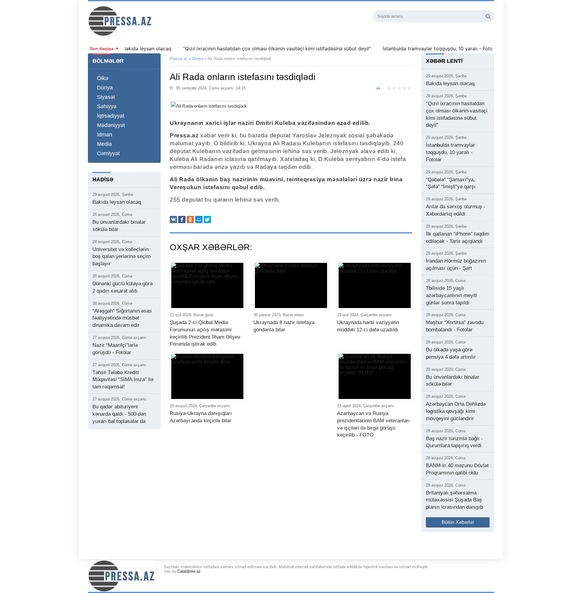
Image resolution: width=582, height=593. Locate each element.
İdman (104, 135)
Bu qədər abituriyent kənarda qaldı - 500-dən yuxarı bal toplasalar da (119, 414)
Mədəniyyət (111, 125)
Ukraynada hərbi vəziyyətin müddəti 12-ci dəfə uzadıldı (368, 326)
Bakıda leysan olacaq (136, 48)
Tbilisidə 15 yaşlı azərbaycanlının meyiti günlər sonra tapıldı (451, 295)
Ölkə (102, 78)
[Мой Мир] (198, 219)
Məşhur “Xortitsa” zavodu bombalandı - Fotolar (454, 326)
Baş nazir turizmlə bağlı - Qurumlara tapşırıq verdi (454, 442)
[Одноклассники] (190, 219)
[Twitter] (207, 219)
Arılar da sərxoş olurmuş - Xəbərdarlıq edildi (455, 210)
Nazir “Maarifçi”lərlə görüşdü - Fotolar (115, 348)
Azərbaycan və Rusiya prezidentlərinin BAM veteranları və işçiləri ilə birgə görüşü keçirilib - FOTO (373, 424)
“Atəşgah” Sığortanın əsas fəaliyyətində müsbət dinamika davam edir (122, 318)
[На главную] (152, 21)
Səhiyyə (106, 106)
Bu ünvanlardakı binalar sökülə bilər (119, 225)
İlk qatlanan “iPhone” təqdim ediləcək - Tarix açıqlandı (457, 237)
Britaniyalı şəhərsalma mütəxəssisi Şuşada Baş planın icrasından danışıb (454, 500)
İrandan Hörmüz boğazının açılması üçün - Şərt (456, 264)
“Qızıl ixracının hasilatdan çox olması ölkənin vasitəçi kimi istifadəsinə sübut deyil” (266, 48)
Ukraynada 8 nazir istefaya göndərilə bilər (283, 326)
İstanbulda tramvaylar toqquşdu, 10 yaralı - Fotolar (430, 48)
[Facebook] (182, 219)
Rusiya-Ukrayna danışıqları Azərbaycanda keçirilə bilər (201, 417)
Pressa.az (179, 58)
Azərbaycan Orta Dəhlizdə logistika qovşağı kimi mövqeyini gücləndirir (456, 411)
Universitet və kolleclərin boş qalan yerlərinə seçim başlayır (121, 256)
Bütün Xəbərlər (458, 522)
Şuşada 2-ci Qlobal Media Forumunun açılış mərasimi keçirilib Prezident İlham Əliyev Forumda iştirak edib (205, 333)
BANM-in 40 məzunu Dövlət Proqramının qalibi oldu (457, 469)
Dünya (105, 88)
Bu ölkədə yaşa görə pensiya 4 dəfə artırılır (451, 353)
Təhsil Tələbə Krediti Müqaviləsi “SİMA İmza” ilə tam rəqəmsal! (122, 380)
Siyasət (106, 97)
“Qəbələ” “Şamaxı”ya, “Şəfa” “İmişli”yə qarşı (451, 183)
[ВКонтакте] (173, 219)
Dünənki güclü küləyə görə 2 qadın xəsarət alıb (122, 287)
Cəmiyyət (108, 153)
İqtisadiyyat (110, 116)
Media (104, 144)
